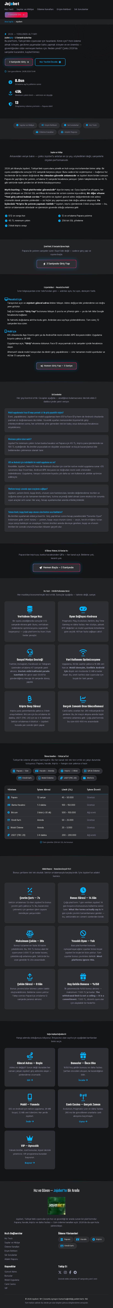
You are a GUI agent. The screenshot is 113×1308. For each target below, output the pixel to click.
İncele (82, 1080)
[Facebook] (70, 1273)
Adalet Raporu (70, 132)
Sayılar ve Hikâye (25, 9)
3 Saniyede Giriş (14, 14)
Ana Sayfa (9, 21)
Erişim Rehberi (64, 9)
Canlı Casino (10, 1284)
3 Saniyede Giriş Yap (58, 264)
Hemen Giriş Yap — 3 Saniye (58, 366)
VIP (6, 1288)
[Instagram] (65, 1273)
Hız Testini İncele (49, 62)
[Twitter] (60, 1273)
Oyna (82, 1121)
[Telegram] (75, 1273)
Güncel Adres (11, 1272)
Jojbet (12, 4)
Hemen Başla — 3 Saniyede (58, 567)
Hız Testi (9, 9)
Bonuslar (9, 1276)
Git (29, 1080)
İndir (29, 1121)
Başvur (29, 1163)
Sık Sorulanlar (81, 9)
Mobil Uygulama (12, 1280)
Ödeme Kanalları (45, 9)
